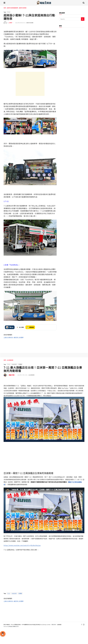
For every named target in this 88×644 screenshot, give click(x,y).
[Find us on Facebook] (81, 625)
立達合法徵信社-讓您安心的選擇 (13, 337)
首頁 (5, 8)
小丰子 (10, 23)
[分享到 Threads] (51, 27)
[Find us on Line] (83, 625)
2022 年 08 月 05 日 (20, 23)
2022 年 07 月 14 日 (22, 375)
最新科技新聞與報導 (12, 8)
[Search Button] (83, 2)
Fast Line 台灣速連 (8, 626)
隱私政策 (54, 624)
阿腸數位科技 (15, 626)
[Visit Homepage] (44, 2)
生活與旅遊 (10, 360)
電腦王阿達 (11, 375)
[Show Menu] (4, 2)
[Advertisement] (30, 84)
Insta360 (14, 364)
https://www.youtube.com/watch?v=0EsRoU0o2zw (22, 545)
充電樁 (20, 364)
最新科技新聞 (22, 8)
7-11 (8, 12)
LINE (55, 27)
